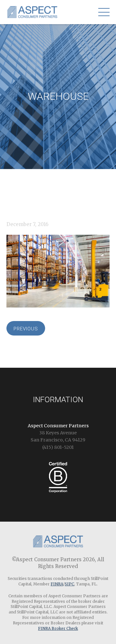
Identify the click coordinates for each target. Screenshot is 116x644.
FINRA (57, 584)
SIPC (69, 584)
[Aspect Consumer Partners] (32, 14)
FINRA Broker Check (58, 628)
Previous (26, 329)
